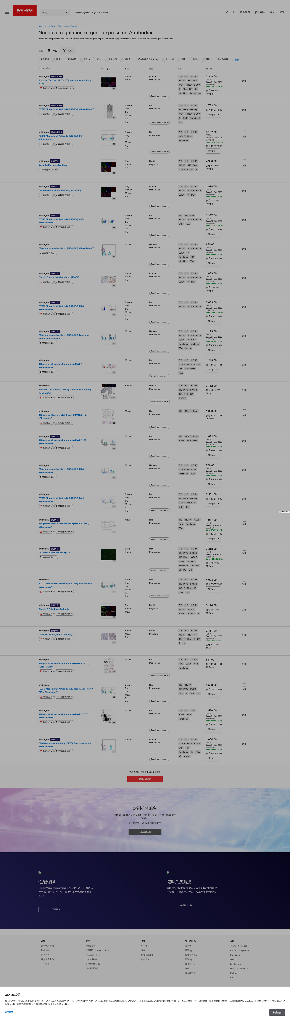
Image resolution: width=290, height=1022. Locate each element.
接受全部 (277, 1012)
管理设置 (9, 1012)
